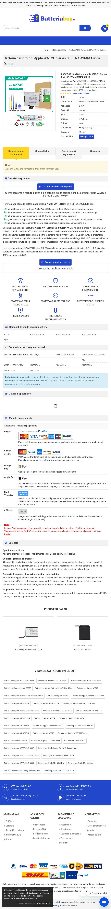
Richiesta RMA (40, 829)
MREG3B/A (34, 370)
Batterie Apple (59, 50)
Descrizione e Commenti (16, 153)
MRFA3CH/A (87, 365)
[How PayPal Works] (77, 875)
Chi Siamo (10, 821)
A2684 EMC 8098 (63, 335)
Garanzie (10, 826)
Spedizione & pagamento (69, 153)
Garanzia (95, 151)
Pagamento (66, 825)
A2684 (6, 340)
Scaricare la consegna (71, 834)
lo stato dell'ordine (41, 838)
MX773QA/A (35, 365)
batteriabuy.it (55, 906)
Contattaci (93, 821)
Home (47, 50)
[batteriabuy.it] (54, 21)
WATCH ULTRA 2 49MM (13, 365)
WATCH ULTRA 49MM (65, 355)
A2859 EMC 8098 (37, 335)
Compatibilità (42, 151)
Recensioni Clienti (81, 93)
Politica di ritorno (40, 834)
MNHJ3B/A (34, 355)
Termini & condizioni (15, 830)
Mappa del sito (94, 835)
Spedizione (66, 829)
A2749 (6, 335)
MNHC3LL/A (61, 365)
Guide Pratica (39, 825)
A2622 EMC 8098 (89, 335)
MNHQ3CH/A (9, 370)
